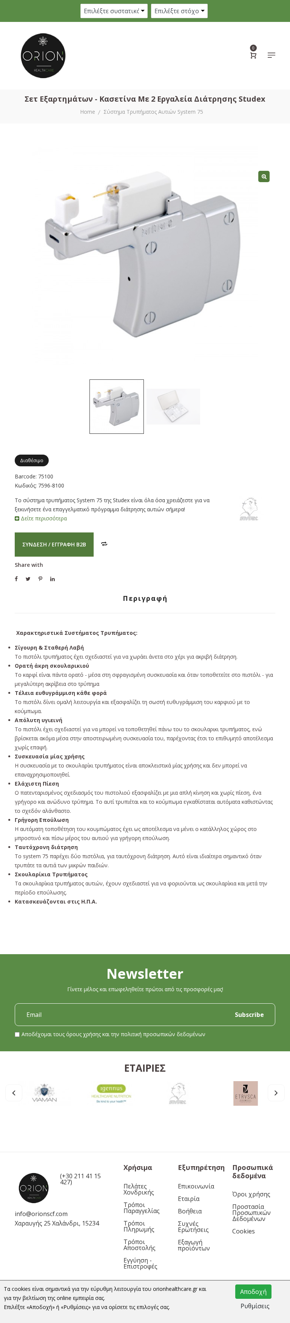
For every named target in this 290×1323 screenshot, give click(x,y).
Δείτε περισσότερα (43, 518)
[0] (253, 56)
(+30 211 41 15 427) (80, 1179)
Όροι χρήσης (251, 1194)
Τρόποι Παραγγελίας (141, 1208)
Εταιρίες (145, 1068)
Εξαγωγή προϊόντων (194, 1245)
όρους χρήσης (83, 1034)
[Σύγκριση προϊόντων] (104, 544)
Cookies (243, 1231)
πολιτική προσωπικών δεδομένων (163, 1034)
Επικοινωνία (196, 1186)
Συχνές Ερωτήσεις (193, 1227)
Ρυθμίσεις (255, 1306)
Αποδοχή (253, 1291)
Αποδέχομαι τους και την (113, 1034)
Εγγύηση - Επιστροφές (140, 1263)
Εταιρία (188, 1199)
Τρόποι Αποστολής (139, 1245)
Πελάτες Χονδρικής (138, 1189)
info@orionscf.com (41, 1214)
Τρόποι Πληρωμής (138, 1226)
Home (87, 111)
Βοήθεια (190, 1211)
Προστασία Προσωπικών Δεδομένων (251, 1213)
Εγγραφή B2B (69, 544)
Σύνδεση (34, 544)
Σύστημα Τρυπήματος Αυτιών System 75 (153, 111)
